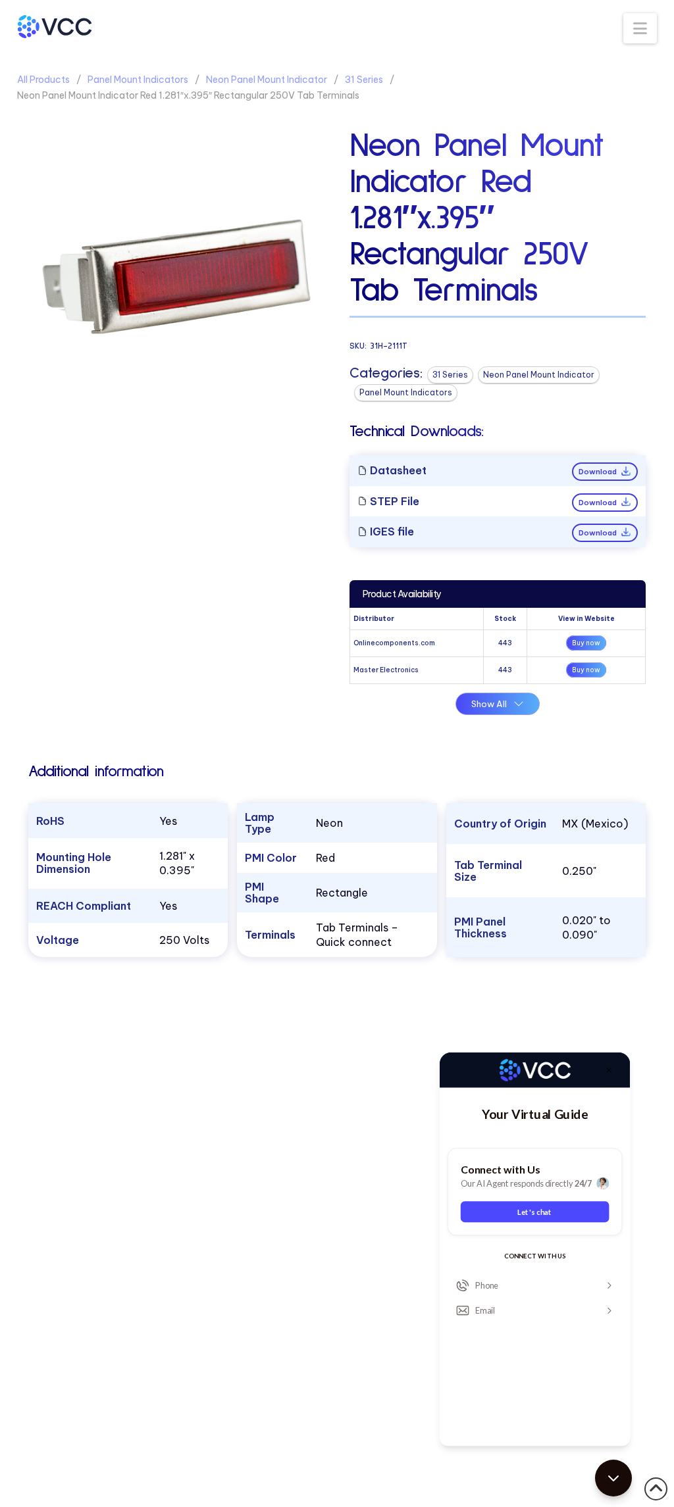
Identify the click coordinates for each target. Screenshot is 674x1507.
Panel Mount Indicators (138, 80)
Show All (489, 704)
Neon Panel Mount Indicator (266, 80)
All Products (43, 80)
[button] (640, 28)
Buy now (586, 643)
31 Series (364, 80)
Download (599, 471)
